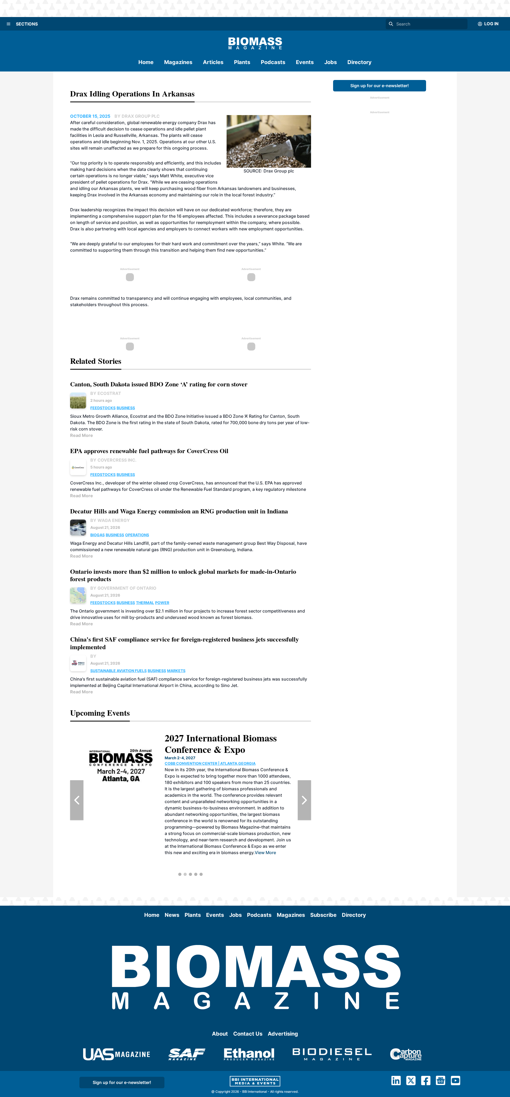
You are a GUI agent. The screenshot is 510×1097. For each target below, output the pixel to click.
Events (305, 62)
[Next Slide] (304, 800)
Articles (213, 62)
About (220, 1034)
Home (146, 62)
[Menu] (8, 24)
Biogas (97, 535)
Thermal (145, 602)
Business (126, 408)
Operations (137, 535)
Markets (176, 670)
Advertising (283, 1034)
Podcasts (273, 62)
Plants (242, 62)
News (172, 915)
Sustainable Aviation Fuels (118, 670)
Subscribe (323, 915)
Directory (359, 62)
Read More (81, 435)
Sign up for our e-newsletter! (379, 85)
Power (162, 602)
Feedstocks (103, 408)
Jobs (330, 62)
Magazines (178, 62)
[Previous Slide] (76, 800)
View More (274, 859)
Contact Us (247, 1034)
